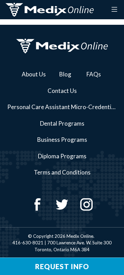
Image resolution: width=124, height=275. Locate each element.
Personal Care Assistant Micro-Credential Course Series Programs (64, 106)
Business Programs (62, 139)
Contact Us (62, 90)
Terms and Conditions (62, 172)
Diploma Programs (62, 156)
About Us (34, 74)
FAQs (93, 74)
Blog (65, 74)
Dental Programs (62, 123)
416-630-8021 (27, 242)
